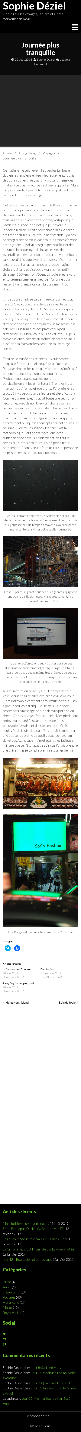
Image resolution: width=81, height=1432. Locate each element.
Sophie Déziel (46, 59)
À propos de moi (38, 1416)
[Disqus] (40, 1057)
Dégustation (12, 1292)
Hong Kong (27, 153)
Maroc (7, 1307)
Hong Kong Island (17, 1002)
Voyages (49, 153)
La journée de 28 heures (17, 969)
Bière (7, 1282)
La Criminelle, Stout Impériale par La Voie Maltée (38, 1249)
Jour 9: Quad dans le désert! (51, 1383)
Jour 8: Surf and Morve (47, 1367)
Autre (7, 1287)
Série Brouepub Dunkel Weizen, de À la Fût (34, 1229)
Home (7, 153)
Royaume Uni (12, 1313)
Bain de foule (67, 1002)
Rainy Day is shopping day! (18, 983)
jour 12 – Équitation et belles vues (27, 1259)
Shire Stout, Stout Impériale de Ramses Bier (34, 1239)
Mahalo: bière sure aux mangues (26, 1223)
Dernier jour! (47, 969)
